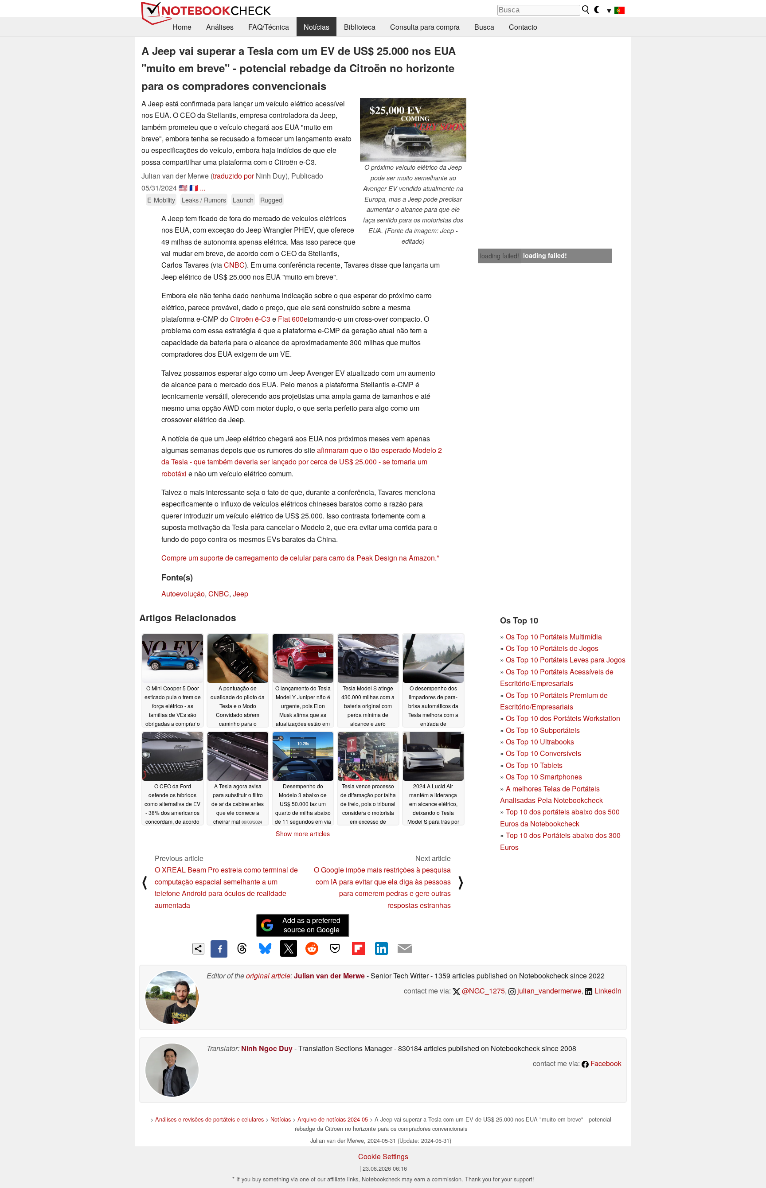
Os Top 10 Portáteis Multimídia (554, 636)
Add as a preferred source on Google (311, 925)
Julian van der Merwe (329, 975)
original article (268, 975)
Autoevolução (183, 593)
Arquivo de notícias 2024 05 (332, 1119)
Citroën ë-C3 (250, 319)
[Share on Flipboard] (358, 948)
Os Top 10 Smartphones (544, 776)
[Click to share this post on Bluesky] (265, 948)
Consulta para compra (425, 27)
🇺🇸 (183, 188)
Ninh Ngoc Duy (267, 1048)
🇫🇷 (193, 188)
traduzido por (233, 176)
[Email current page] (404, 948)
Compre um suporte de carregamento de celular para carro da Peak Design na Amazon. (299, 558)
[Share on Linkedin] (381, 948)
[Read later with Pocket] (335, 948)
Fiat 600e (293, 319)
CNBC (234, 265)
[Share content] (198, 949)
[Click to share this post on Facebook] (219, 948)
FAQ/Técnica (268, 27)
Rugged (271, 199)
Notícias (316, 27)
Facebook (605, 1063)
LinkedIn (607, 990)
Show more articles (303, 833)
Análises (220, 27)
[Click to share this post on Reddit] (311, 948)
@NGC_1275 (482, 990)
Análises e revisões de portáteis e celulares (209, 1119)
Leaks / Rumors (204, 199)
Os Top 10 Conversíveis (543, 753)
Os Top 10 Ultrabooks (540, 741)
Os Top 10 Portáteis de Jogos (552, 648)
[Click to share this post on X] (288, 948)
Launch (243, 199)
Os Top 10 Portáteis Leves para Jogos (565, 659)
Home (182, 27)
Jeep (240, 593)
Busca (484, 27)
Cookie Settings (383, 1156)
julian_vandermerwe (549, 990)
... (202, 188)
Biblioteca (359, 27)
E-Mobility (161, 199)
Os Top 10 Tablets (534, 765)
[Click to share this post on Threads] (242, 948)
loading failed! (499, 255)
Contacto (523, 27)
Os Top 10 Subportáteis (543, 730)
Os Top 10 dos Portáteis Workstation (563, 718)
